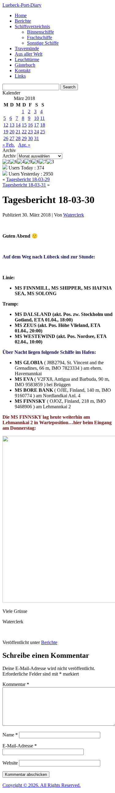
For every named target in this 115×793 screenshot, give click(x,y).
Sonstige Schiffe (43, 43)
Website (10, 762)
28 (18, 138)
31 (36, 138)
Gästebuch (25, 65)
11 (42, 118)
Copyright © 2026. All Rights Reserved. (41, 785)
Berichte (23, 21)
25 (42, 131)
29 (24, 138)
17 (36, 125)
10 (36, 118)
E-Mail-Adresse (19, 745)
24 (36, 131)
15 (24, 125)
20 (12, 131)
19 (5, 131)
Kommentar (15, 684)
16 (30, 125)
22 (24, 131)
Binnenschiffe (40, 32)
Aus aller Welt (28, 54)
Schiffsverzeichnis (32, 26)
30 (30, 138)
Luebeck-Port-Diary (21, 5)
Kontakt (22, 70)
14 (18, 125)
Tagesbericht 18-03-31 (24, 184)
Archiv (9, 155)
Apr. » (24, 144)
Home (21, 15)
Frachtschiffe (39, 37)
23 (30, 131)
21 (18, 131)
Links (20, 76)
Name (10, 734)
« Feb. (8, 144)
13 (12, 125)
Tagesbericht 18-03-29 (28, 179)
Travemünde (27, 48)
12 (5, 125)
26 (5, 138)
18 (42, 125)
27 (12, 138)
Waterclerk (73, 214)
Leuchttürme (27, 59)
